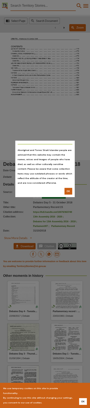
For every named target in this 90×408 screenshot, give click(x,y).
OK (68, 191)
